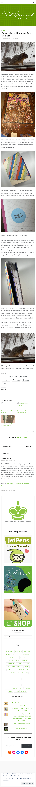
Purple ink (25, 685)
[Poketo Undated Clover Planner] (8, 406)
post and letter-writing (14, 685)
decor (13, 654)
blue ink (8, 654)
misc (27, 669)
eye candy (22, 657)
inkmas (13, 666)
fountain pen (10, 663)
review (7, 688)
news (26, 672)
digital (12, 657)
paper (22, 675)
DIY (17, 657)
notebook (10, 675)
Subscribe (27, 746)
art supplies (18, 651)
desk (19, 654)
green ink (26, 663)
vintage (17, 691)
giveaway (19, 663)
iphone (27, 666)
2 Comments (15, 38)
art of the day (9, 651)
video (10, 691)
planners (27, 682)
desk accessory (26, 654)
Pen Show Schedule (21, 728)
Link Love (21, 669)
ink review (20, 666)
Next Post (30, 446)
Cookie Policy (6, 780)
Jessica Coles (22, 437)
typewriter (27, 688)
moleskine (20, 672)
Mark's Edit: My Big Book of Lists (21, 723)
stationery (14, 688)
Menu (4, 2)
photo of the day (11, 682)
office (16, 675)
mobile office (11, 672)
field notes (24, 660)
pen (27, 675)
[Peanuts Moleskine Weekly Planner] (24, 406)
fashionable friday (14, 660)
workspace (23, 691)
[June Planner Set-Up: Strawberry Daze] (8, 419)
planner (20, 682)
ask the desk (27, 651)
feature (5, 30)
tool (21, 688)
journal (9, 669)
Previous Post (7, 446)
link (15, 669)
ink (8, 666)
